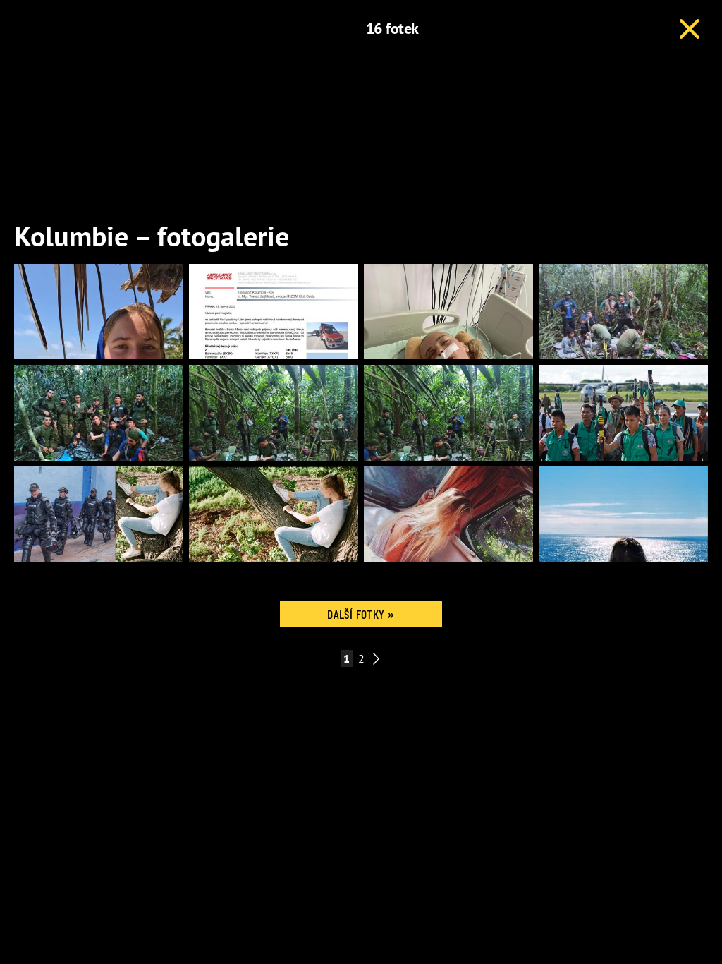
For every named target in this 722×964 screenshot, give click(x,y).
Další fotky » (361, 614)
